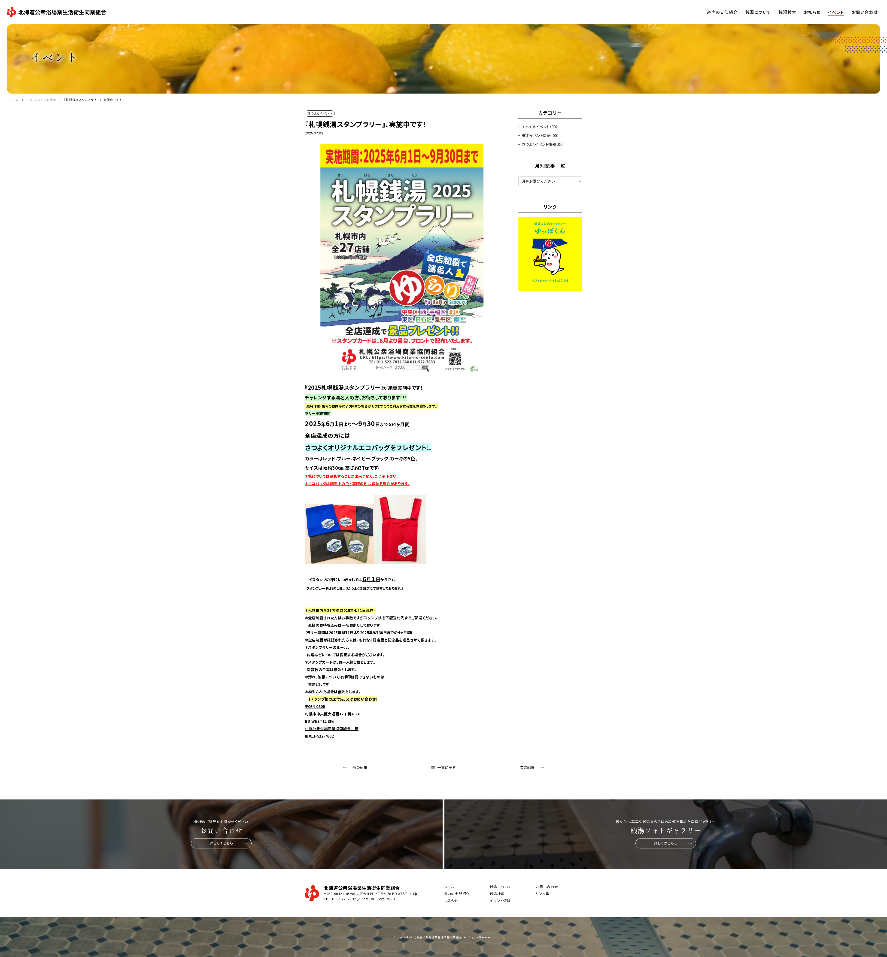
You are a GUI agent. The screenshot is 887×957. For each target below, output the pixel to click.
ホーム (14, 99)
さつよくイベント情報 (41, 99)
